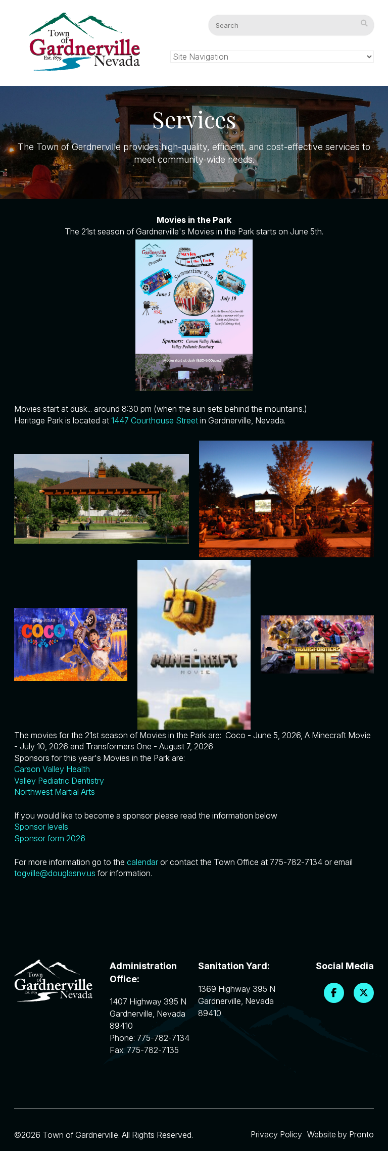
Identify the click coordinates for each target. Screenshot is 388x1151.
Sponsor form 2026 (49, 838)
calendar (142, 862)
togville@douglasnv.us (54, 873)
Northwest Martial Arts (54, 792)
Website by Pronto (340, 1134)
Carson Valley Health (52, 769)
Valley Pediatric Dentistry (59, 781)
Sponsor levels (41, 827)
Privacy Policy (276, 1134)
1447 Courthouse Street (154, 420)
